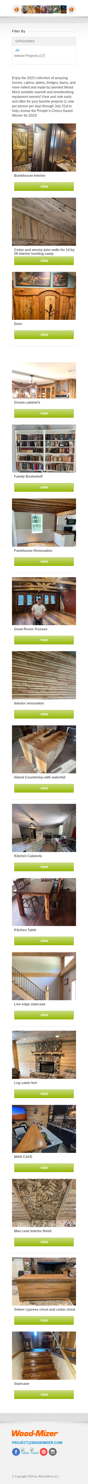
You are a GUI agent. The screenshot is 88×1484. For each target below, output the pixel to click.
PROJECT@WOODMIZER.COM (37, 1443)
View (44, 186)
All (17, 50)
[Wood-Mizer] (44, 9)
